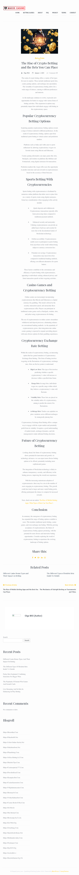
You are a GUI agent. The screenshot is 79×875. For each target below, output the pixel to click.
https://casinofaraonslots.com (13, 782)
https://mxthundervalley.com (12, 838)
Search (5, 637)
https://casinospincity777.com (13, 767)
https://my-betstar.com (11, 813)
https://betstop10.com (10, 792)
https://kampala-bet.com (11, 777)
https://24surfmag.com (10, 828)
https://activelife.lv (9, 853)
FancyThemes (64, 871)
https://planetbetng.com (11, 752)
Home (17, 13)
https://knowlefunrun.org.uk (13, 858)
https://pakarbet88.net (10, 737)
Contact (73, 13)
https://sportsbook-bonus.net (13, 833)
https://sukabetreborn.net (11, 747)
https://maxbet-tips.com (11, 762)
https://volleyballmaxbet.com (13, 797)
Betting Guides (28, 13)
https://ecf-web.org (9, 823)
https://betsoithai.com (10, 732)
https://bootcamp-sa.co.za (12, 818)
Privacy (55, 13)
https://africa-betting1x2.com (13, 757)
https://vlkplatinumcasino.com (13, 787)
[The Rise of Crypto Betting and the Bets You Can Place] (39, 41)
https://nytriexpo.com (10, 843)
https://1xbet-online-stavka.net (13, 742)
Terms (64, 13)
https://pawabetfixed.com (11, 772)
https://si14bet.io (9, 808)
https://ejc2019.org (9, 848)
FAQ (47, 13)
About (40, 13)
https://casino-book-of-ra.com (14, 803)
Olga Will (27, 73)
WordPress (55, 871)
